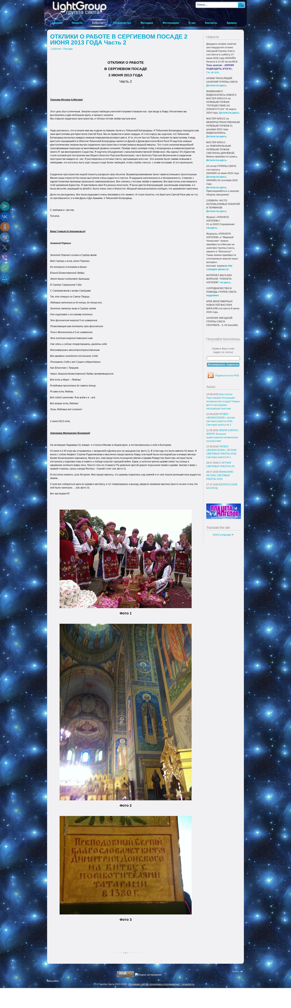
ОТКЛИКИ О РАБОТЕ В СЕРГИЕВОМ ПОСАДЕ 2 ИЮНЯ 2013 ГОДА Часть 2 (118, 39)
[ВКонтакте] (5, 216)
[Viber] (5, 257)
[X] (5, 247)
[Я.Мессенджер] (5, 206)
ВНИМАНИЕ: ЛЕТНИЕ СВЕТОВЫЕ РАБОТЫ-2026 (220, 475)
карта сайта (53, 981)
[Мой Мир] (5, 278)
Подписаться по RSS (227, 375)
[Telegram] (5, 237)
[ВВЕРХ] (238, 972)
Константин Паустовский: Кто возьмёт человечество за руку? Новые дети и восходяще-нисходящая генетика (223, 401)
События (56, 48)
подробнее (212, 295)
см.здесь (211, 227)
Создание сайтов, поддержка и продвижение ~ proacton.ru (161, 984)
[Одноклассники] (5, 227)
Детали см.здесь (216, 85)
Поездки (68, 48)
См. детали (212, 72)
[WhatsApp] (5, 268)
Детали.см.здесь (216, 176)
